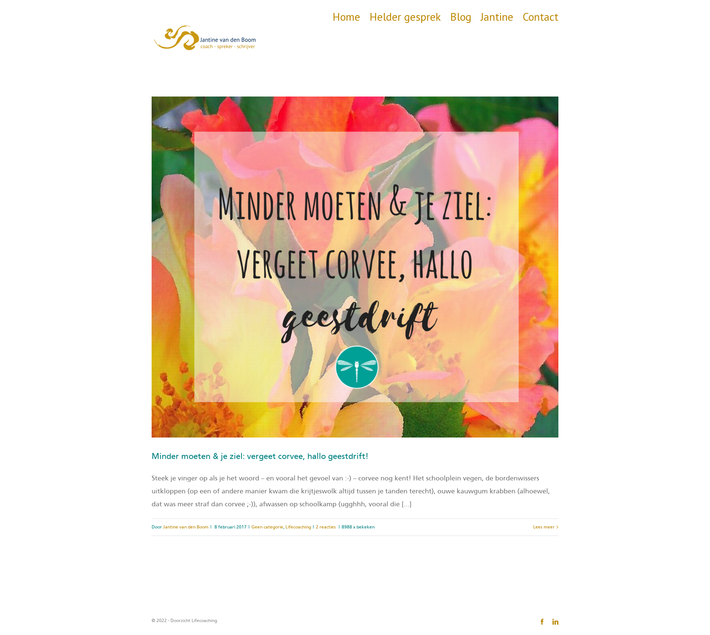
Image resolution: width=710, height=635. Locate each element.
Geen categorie (267, 527)
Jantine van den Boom (186, 527)
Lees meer (544, 527)
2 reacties (326, 527)
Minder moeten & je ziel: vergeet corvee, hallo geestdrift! (260, 456)
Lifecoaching (298, 527)
